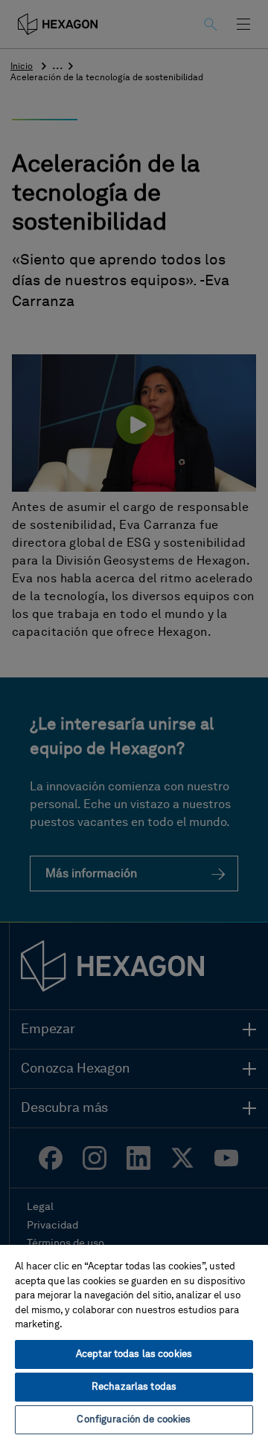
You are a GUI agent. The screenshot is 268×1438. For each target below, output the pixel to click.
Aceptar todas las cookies (134, 1354)
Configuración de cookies (134, 1420)
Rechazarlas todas (134, 1387)
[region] (134, 1340)
